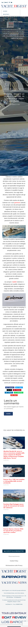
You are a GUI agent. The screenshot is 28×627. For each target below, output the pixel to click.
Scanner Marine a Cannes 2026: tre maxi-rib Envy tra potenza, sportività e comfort (13, 530)
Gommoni (11, 89)
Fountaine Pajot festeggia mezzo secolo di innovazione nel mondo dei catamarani (13, 506)
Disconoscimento (14, 556)
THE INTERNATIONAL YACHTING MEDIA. (14, 593)
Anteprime (6, 89)
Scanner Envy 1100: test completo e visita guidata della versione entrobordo (13, 481)
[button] (9, 387)
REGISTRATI (6, 14)
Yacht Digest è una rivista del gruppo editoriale (14, 590)
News (16, 89)
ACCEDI (5, 11)
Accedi (8, 413)
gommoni (17, 202)
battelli (14, 282)
